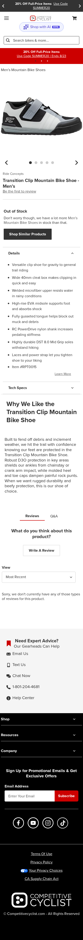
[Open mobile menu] (6, 18)
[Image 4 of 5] (47, 162)
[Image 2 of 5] (36, 162)
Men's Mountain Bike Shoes (23, 69)
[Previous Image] (6, 162)
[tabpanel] (41, 568)
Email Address (17, 786)
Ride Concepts (13, 174)
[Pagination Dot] (35, 61)
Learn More (63, 374)
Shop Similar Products (27, 234)
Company (9, 750)
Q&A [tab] (54, 516)
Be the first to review (19, 191)
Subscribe (66, 796)
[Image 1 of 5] (30, 162)
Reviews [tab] (32, 516)
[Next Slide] (80, 6)
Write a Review (41, 550)
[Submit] (8, 40)
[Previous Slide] (3, 6)
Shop (5, 719)
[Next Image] (76, 162)
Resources (9, 735)
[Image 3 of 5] (41, 162)
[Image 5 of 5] (52, 162)
